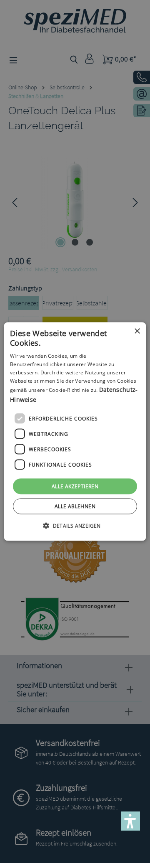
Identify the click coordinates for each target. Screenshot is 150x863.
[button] (75, 526)
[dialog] (75, 431)
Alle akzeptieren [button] (75, 486)
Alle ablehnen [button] (75, 506)
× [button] (137, 331)
